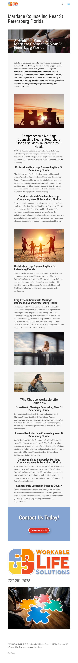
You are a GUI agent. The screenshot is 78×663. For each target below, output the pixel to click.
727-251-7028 (19, 580)
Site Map (11, 653)
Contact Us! (39, 530)
